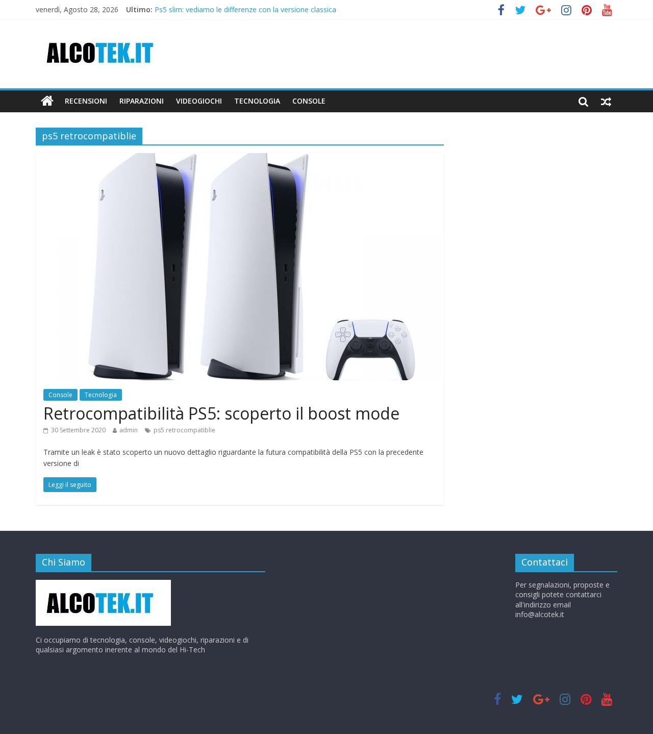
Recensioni (86, 101)
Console (60, 394)
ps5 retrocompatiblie (184, 430)
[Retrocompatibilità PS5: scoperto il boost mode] (240, 159)
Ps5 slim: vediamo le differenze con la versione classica (245, 11)
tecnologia (257, 101)
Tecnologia (101, 394)
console (308, 101)
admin (128, 430)
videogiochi (199, 101)
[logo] (103, 585)
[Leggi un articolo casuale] (606, 101)
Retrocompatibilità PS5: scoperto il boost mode (221, 413)
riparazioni (141, 101)
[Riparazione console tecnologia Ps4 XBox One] (47, 101)
